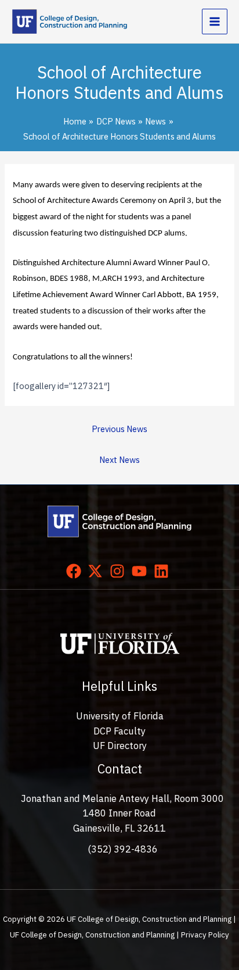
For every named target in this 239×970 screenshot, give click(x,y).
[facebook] (76, 571)
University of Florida (120, 715)
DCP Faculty (119, 731)
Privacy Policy (205, 934)
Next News (119, 459)
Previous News (119, 428)
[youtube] (141, 571)
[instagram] (119, 571)
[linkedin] (163, 571)
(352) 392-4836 (123, 849)
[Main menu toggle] (214, 21)
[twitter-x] (97, 571)
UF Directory (120, 745)
